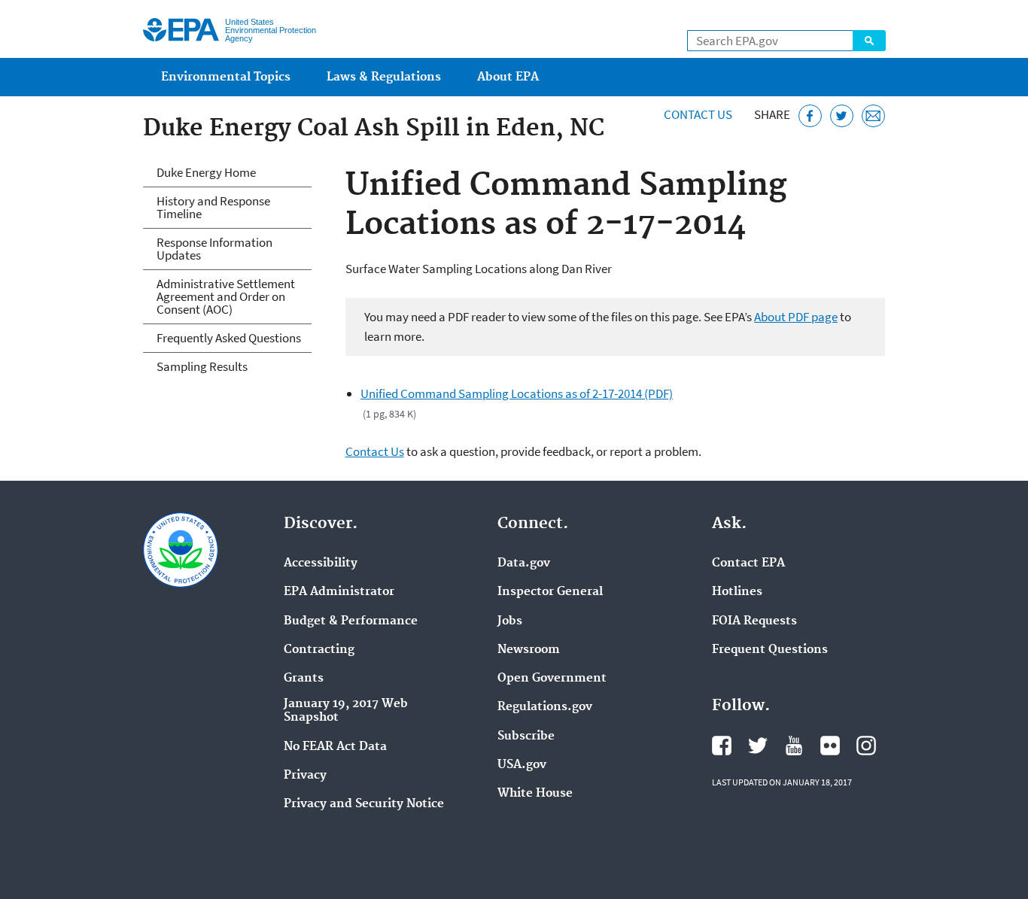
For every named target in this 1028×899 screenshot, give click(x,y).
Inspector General (550, 592)
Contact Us (698, 114)
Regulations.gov (544, 707)
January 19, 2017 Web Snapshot (346, 710)
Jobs (509, 621)
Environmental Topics (225, 77)
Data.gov (523, 563)
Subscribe (526, 736)
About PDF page (796, 316)
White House (535, 793)
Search (869, 40)
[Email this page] (873, 116)
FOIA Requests (754, 621)
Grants (304, 678)
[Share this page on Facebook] (810, 116)
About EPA (508, 77)
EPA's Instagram (866, 745)
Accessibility (320, 563)
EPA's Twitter (758, 745)
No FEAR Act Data (335, 747)
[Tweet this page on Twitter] (841, 116)
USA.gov (521, 765)
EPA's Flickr (830, 745)
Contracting (319, 650)
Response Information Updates (214, 248)
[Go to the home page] (181, 29)
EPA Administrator (339, 592)
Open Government (552, 678)
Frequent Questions (770, 650)
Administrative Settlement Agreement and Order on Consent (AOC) (226, 296)
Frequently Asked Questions (229, 338)
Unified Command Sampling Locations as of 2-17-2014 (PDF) (516, 393)
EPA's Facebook (721, 745)
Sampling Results (202, 366)
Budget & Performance (351, 621)
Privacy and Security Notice (364, 804)
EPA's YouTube (794, 745)
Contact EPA (748, 563)
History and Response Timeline (213, 207)
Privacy (305, 775)
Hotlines (737, 592)
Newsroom (528, 650)
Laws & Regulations (384, 77)
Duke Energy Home (206, 172)
